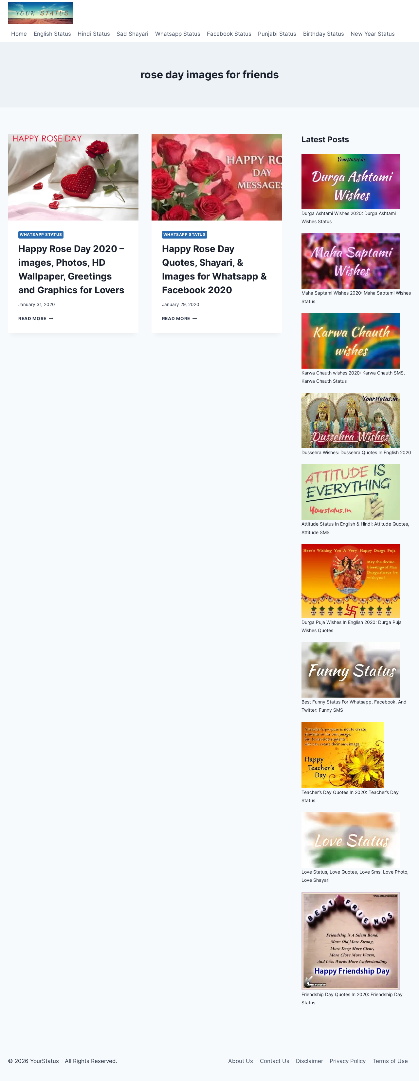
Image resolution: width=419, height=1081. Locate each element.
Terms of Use (390, 1061)
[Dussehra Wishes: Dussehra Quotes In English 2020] (356, 420)
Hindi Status (94, 33)
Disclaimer (309, 1061)
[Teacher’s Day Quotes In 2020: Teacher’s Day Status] (356, 755)
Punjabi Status (277, 33)
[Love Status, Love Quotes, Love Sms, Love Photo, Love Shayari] (356, 840)
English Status (52, 33)
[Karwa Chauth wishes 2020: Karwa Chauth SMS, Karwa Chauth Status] (356, 341)
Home (19, 33)
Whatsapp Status (177, 33)
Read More (35, 318)
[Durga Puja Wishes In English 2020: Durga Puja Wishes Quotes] (356, 581)
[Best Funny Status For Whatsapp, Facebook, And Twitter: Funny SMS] (356, 670)
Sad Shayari (132, 33)
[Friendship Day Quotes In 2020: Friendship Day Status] (356, 941)
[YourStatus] (40, 13)
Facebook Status (229, 33)
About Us (240, 1061)
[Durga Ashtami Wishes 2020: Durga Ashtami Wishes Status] (356, 181)
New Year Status (373, 33)
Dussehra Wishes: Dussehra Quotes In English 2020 (356, 452)
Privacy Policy (348, 1061)
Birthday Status (323, 33)
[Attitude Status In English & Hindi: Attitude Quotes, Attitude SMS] (356, 492)
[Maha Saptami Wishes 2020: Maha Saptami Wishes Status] (356, 261)
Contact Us (274, 1061)
